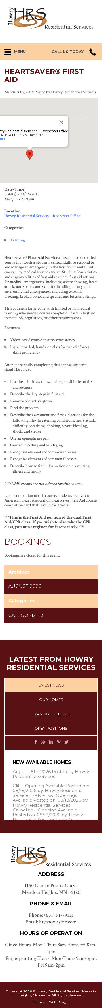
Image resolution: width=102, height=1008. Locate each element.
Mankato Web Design (51, 1002)
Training (17, 240)
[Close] (61, 122)
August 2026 (24, 586)
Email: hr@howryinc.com (51, 922)
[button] (19, 50)
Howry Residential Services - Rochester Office (42, 216)
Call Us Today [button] (68, 52)
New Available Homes (42, 762)
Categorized (25, 615)
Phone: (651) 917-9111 (51, 915)
